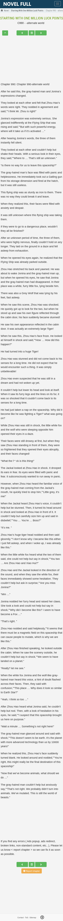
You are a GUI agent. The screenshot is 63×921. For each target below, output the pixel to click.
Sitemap (33, 917)
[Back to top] (42, 918)
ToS (26, 917)
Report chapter (32, 870)
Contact (20, 917)
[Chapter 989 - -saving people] (22, 32)
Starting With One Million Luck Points (31, 18)
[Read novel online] (17, 4)
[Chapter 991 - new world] (41, 32)
